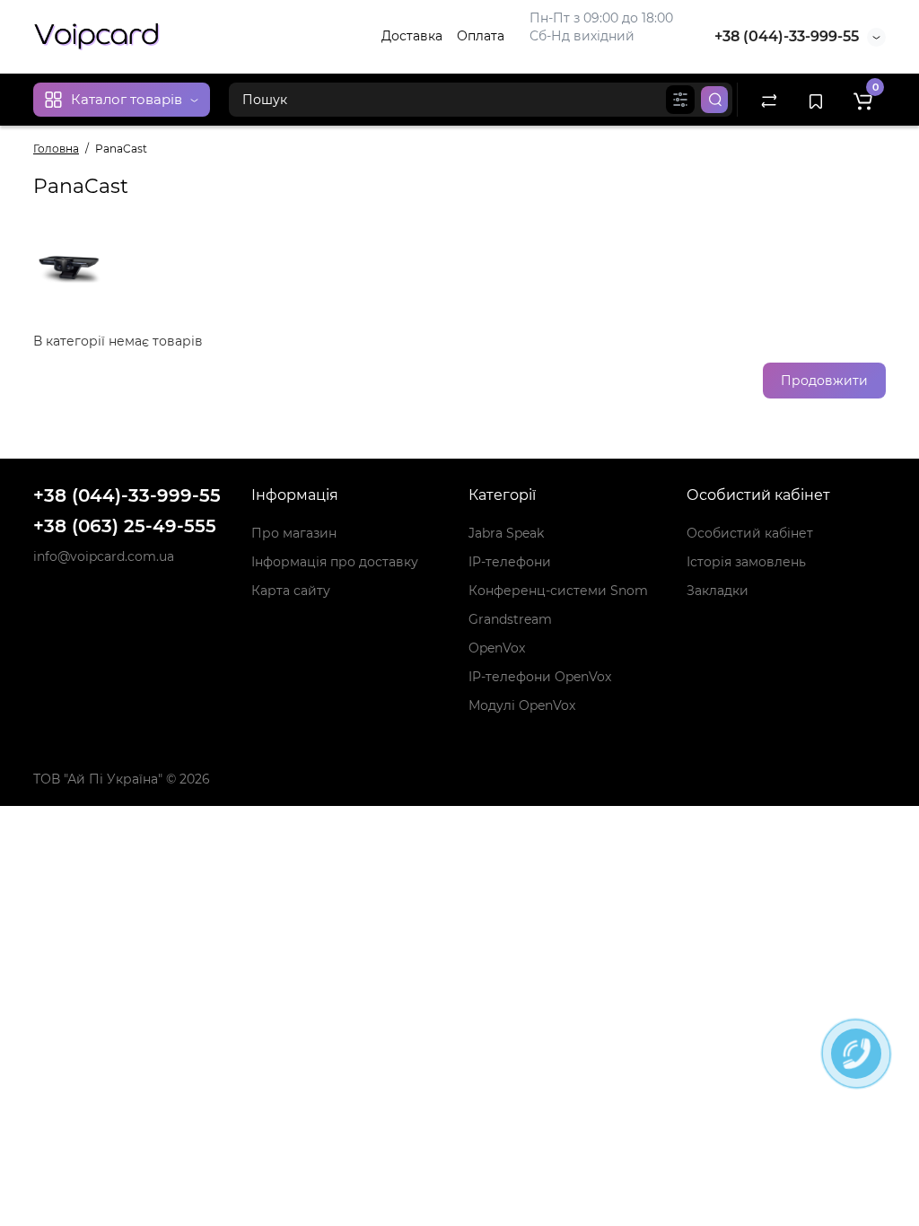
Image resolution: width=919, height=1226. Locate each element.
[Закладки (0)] (815, 100)
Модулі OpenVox (521, 705)
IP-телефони (509, 562)
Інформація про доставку (334, 562)
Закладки (717, 590)
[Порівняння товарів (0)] (769, 100)
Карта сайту (290, 590)
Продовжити (824, 380)
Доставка (411, 36)
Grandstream (510, 619)
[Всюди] (680, 99)
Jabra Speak (506, 533)
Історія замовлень (746, 562)
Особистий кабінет (750, 533)
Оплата (480, 36)
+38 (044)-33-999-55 (786, 36)
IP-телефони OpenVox (539, 677)
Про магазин (294, 533)
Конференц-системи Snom (558, 590)
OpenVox (496, 648)
